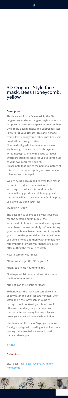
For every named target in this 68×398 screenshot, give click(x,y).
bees (29, 363)
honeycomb (13, 367)
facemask (38, 363)
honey (49, 363)
